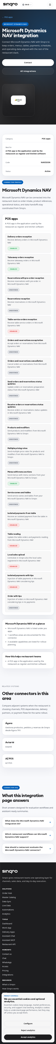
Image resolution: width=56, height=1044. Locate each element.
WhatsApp (6, 962)
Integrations (7, 974)
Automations (8, 909)
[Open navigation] (50, 5)
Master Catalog (9, 897)
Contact (28, 62)
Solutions (6, 889)
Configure (28, 1023)
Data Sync (6, 901)
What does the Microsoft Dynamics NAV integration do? (24, 822)
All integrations (28, 71)
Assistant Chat (8, 936)
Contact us (7, 954)
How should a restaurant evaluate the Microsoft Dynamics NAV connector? (24, 848)
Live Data (6, 905)
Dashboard (7, 923)
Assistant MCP (8, 940)
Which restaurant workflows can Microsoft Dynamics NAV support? (26, 835)
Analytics (6, 913)
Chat (4, 958)
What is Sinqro (8, 984)
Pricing (5, 970)
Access (5, 966)
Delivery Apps (8, 932)
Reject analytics (28, 1030)
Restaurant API (8, 944)
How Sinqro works (10, 988)
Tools (5, 919)
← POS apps (7, 17)
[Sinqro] (10, 4)
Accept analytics (28, 1037)
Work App (6, 927)
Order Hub (7, 893)
